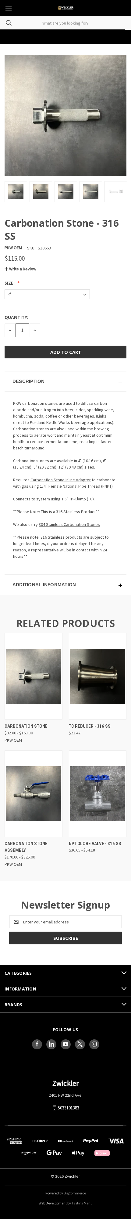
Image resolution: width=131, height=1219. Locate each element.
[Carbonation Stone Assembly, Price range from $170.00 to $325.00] (33, 794)
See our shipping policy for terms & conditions (66, 37)
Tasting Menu (82, 1203)
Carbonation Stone (26, 726)
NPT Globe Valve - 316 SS (95, 843)
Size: (10, 283)
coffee (51, 416)
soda (38, 416)
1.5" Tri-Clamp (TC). (78, 499)
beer (69, 409)
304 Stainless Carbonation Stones (69, 524)
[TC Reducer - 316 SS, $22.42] (98, 676)
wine (108, 409)
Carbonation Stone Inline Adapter (60, 480)
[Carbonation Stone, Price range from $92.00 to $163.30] (33, 676)
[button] (20, 269)
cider (80, 409)
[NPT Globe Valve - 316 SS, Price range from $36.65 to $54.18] (98, 794)
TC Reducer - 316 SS (90, 726)
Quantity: (16, 317)
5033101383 (68, 1108)
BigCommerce (75, 1193)
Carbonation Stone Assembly (26, 847)
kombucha (22, 416)
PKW (17, 403)
